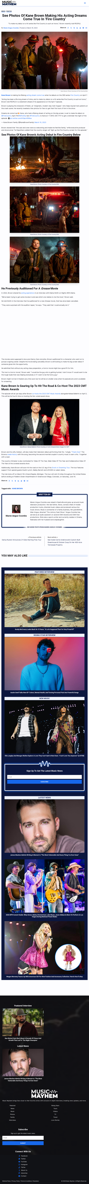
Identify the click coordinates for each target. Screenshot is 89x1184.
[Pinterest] (83, 28)
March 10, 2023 (40, 121)
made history (12, 453)
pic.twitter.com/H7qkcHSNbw (21, 117)
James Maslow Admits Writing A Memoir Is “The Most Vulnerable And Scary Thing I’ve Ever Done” (44, 854)
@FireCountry (6, 115)
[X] (71, 28)
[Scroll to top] (84, 1180)
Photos (9, 11)
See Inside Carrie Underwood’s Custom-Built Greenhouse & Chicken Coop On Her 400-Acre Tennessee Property (65, 541)
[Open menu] (85, 3)
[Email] (86, 28)
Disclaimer (36, 1181)
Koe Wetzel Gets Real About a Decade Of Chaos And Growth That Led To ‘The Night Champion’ (23, 1039)
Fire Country (75, 95)
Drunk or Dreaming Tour (61, 467)
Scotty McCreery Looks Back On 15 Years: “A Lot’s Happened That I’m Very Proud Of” (44, 628)
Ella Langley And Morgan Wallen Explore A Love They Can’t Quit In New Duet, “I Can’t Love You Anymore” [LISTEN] (44, 755)
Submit (23, 1143)
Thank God (76, 451)
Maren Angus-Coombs (16, 515)
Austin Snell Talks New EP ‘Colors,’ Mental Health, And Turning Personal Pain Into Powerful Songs (44, 692)
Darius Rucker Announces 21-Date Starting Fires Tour (21, 539)
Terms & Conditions (26, 1181)
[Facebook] (68, 28)
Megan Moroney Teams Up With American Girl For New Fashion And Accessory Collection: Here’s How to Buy (44, 976)
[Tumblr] (74, 28)
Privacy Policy (16, 1181)
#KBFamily (22, 115)
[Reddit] (80, 28)
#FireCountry (35, 115)
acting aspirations (27, 292)
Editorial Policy (6, 1181)
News (3, 11)
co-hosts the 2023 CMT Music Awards (46, 393)
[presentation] (44, 599)
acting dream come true (35, 95)
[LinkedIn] (77, 28)
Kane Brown (5, 95)
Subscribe (44, 781)
